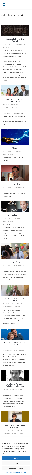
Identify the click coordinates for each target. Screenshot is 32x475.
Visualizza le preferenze (16, 468)
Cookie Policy (9, 472)
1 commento (17, 306)
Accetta (16, 458)
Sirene (15, 148)
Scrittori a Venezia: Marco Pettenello (14, 426)
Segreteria (21, 15)
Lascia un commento (8, 110)
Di (10, 44)
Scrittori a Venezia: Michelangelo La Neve (14, 385)
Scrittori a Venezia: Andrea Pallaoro (15, 343)
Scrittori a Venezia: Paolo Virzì (15, 299)
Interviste (5, 104)
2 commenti (6, 47)
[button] (29, 440)
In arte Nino (15, 184)
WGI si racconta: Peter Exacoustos (15, 100)
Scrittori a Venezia (7, 304)
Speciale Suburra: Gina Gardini (15, 40)
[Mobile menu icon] (4, 4)
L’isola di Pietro (15, 262)
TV (3, 151)
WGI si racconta (12, 104)
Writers (17, 104)
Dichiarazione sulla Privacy (19, 472)
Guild (4, 44)
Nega (16, 463)
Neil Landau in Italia (15, 215)
